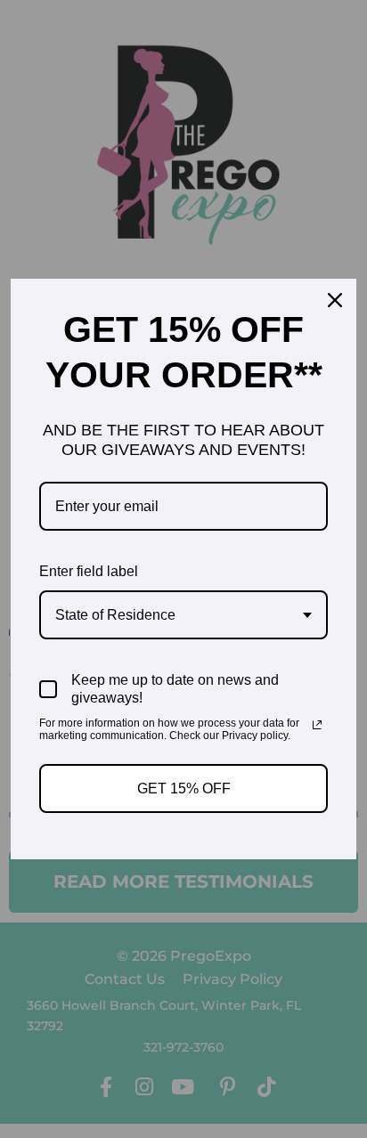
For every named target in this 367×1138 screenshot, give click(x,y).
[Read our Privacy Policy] (317, 725)
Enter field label (88, 571)
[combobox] (183, 614)
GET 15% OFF (184, 788)
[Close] (335, 300)
